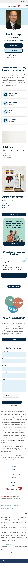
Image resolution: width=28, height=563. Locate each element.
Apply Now (13, 45)
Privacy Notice (21, 506)
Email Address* (5, 372)
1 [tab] (12, 279)
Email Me (3, 561)
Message (4, 379)
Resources (14, 477)
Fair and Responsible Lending (12, 506)
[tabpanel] (14, 268)
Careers (13, 485)
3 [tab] (16, 279)
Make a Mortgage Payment (14, 474)
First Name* (5, 351)
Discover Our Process (14, 214)
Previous (12, 281)
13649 (4, 500)
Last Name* (5, 358)
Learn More (14, 339)
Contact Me (13, 50)
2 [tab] (14, 279)
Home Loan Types (14, 472)
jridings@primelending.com (14, 57)
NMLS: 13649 (9, 544)
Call (10, 561)
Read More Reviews (14, 286)
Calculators (14, 469)
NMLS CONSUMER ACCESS (15, 498)
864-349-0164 (14, 55)
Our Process (13, 466)
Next (15, 281)
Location (26, 561)
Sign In (22, 1)
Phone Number (5, 365)
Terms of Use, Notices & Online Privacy (8, 505)
